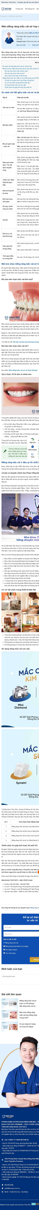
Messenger (32, 450)
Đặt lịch (33, 442)
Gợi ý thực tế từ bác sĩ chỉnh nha (16, 76)
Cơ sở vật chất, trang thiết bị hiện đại (17, 83)
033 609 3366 (8, 1185)
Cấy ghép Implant (11, 950)
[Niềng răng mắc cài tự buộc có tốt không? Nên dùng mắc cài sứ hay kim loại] (10, 1003)
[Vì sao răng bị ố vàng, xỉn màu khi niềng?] (10, 1027)
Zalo (32, 457)
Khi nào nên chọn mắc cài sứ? (15, 73)
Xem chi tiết (21, 45)
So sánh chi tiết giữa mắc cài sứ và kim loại (17, 66)
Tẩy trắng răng (10, 953)
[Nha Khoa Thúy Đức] (7, 9)
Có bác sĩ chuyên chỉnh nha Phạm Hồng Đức (19, 80)
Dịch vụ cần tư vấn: (10, 939)
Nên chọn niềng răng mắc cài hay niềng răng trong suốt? (28, 1015)
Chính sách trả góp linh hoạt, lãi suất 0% (18, 87)
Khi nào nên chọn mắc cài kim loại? (16, 71)
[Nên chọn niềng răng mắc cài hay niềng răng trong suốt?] (10, 1015)
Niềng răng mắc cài (11, 943)
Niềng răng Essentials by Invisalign (16, 946)
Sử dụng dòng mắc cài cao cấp (15, 85)
